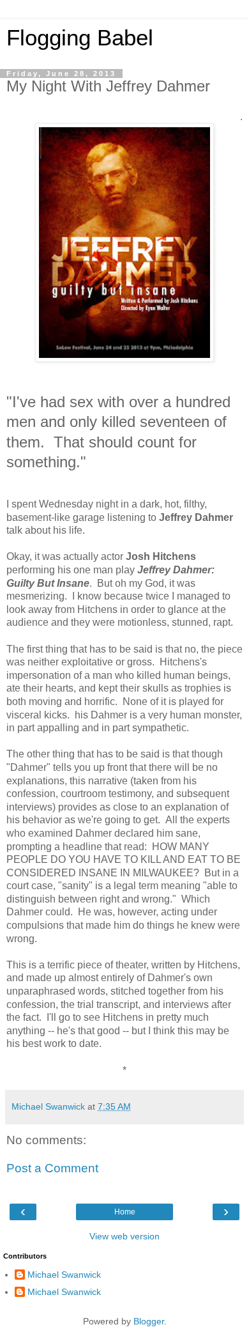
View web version (124, 1236)
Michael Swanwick (64, 1274)
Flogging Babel (79, 38)
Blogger (148, 1321)
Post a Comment (52, 1168)
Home (124, 1211)
